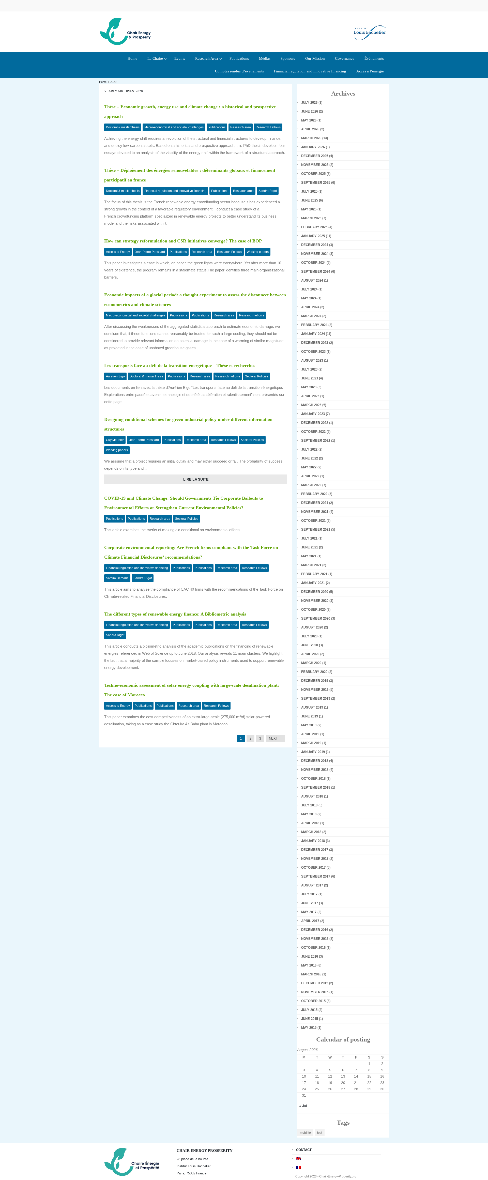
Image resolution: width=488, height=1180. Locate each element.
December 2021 (314, 503)
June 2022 (309, 458)
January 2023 (313, 414)
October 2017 (313, 867)
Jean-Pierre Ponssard (150, 252)
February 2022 (314, 494)
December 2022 (314, 423)
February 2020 (314, 672)
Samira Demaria (117, 578)
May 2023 (308, 387)
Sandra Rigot (267, 191)
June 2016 (309, 956)
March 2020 (311, 663)
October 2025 (313, 174)
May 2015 (308, 1028)
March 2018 (311, 832)
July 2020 (309, 636)
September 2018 (315, 787)
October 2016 (313, 947)
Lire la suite (195, 479)
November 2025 (314, 165)
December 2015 (314, 983)
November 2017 (314, 859)
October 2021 (313, 521)
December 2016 (314, 930)
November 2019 (314, 690)
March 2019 (311, 743)
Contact (304, 1150)
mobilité (305, 1133)
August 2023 (312, 360)
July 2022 (309, 449)
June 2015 (309, 1019)
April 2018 (310, 823)
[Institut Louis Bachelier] (370, 28)
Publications (216, 127)
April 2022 (310, 476)
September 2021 (315, 529)
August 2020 (312, 627)
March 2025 (311, 218)
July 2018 (309, 805)
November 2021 (314, 512)
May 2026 (308, 120)
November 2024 (314, 254)
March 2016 (311, 974)
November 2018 (314, 770)
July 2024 (309, 289)
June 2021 (309, 547)
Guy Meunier (115, 440)
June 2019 (309, 716)
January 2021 (313, 583)
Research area (240, 127)
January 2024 (313, 334)
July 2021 (309, 538)
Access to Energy (118, 252)
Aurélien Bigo (115, 376)
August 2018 (312, 796)
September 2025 (315, 183)
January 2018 (313, 841)
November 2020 (314, 601)
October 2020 (313, 609)
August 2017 (312, 885)
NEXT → (275, 738)
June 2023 (309, 378)
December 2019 (314, 681)
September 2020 (315, 618)
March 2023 (311, 405)
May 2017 (308, 912)
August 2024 (312, 280)
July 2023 (309, 369)
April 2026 (310, 129)
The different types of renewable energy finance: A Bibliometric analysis (175, 614)
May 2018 (308, 814)
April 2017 (310, 921)
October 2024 (313, 263)
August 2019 (312, 707)
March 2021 (311, 565)
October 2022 (313, 432)
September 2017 (315, 876)
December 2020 (314, 592)
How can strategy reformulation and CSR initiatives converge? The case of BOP (183, 240)
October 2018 (313, 778)
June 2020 (309, 645)
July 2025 (309, 191)
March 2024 (311, 316)
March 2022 (311, 485)
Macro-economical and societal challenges (174, 127)
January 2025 (313, 236)
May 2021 (308, 556)
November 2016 (314, 939)
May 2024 (308, 298)
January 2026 (313, 147)
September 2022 (315, 440)
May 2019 (308, 725)
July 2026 (309, 102)
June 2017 (309, 903)
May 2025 (308, 209)
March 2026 (311, 138)
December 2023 (314, 343)
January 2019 (313, 752)
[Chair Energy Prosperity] (126, 31)
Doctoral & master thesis (123, 127)
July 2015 (309, 1010)
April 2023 (310, 396)
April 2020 (310, 654)
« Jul (303, 1106)
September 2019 (315, 698)
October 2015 (313, 1001)
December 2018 (314, 761)
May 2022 (308, 467)
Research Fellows (268, 127)
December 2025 (314, 156)
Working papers (258, 252)
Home (102, 81)
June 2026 (309, 111)
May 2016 (308, 965)
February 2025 (314, 227)
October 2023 (313, 352)
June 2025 (309, 200)
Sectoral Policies (256, 376)
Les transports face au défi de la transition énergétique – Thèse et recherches (179, 365)
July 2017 (309, 894)
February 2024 (314, 325)
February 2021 (314, 574)
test (319, 1133)
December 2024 (314, 245)
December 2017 (314, 850)
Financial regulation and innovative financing (175, 191)
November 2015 (314, 992)
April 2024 (310, 307)
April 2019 (310, 734)
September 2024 (315, 271)
